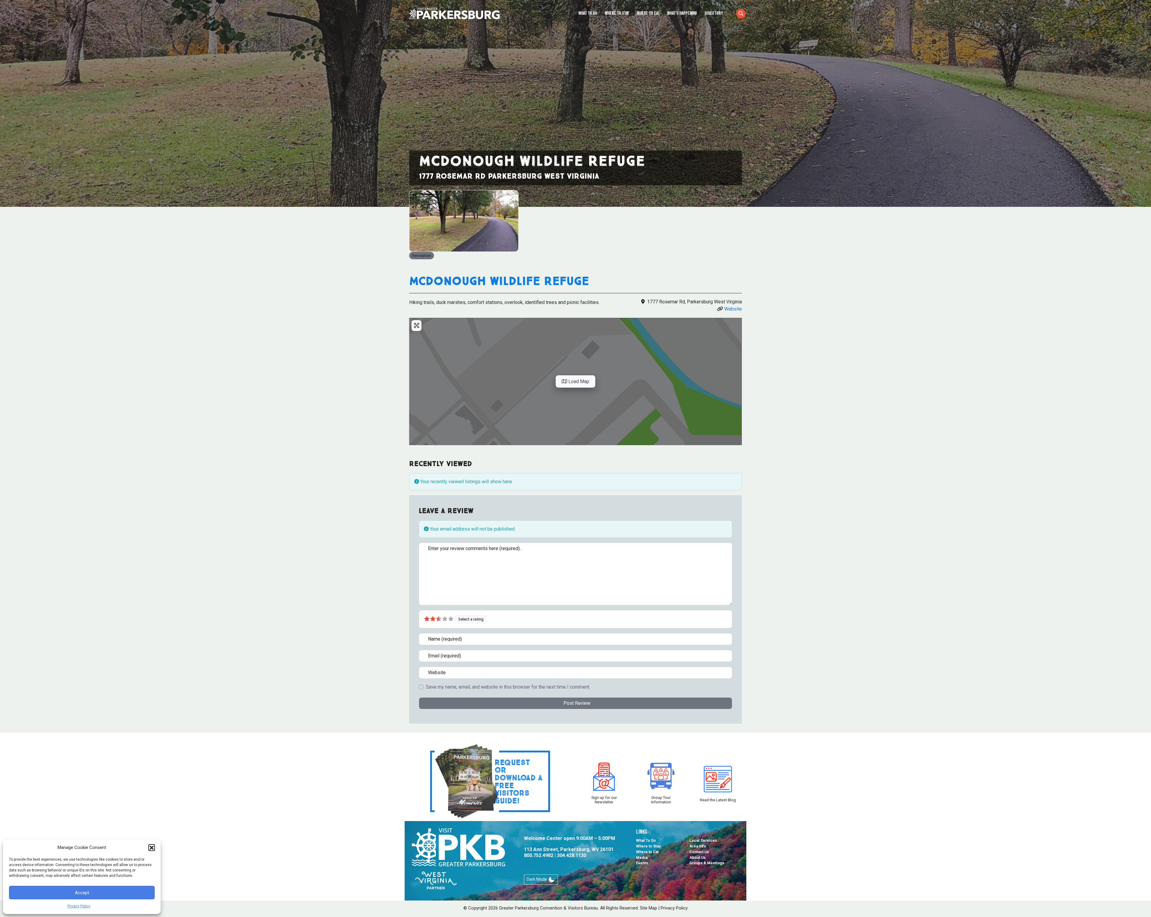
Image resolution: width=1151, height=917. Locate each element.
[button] (152, 847)
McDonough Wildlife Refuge (499, 280)
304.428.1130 (571, 855)
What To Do (587, 13)
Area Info (697, 846)
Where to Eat (648, 13)
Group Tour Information (661, 799)
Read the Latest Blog (718, 800)
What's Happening (682, 13)
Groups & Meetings (706, 863)
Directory (714, 13)
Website (733, 309)
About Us (697, 857)
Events (642, 863)
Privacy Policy (78, 906)
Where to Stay (617, 13)
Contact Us (699, 852)
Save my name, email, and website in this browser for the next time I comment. (508, 687)
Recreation (421, 255)
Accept (82, 892)
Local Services (703, 840)
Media (641, 857)
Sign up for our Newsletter (604, 799)
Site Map (648, 908)
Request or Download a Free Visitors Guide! (519, 781)
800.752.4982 (538, 855)
